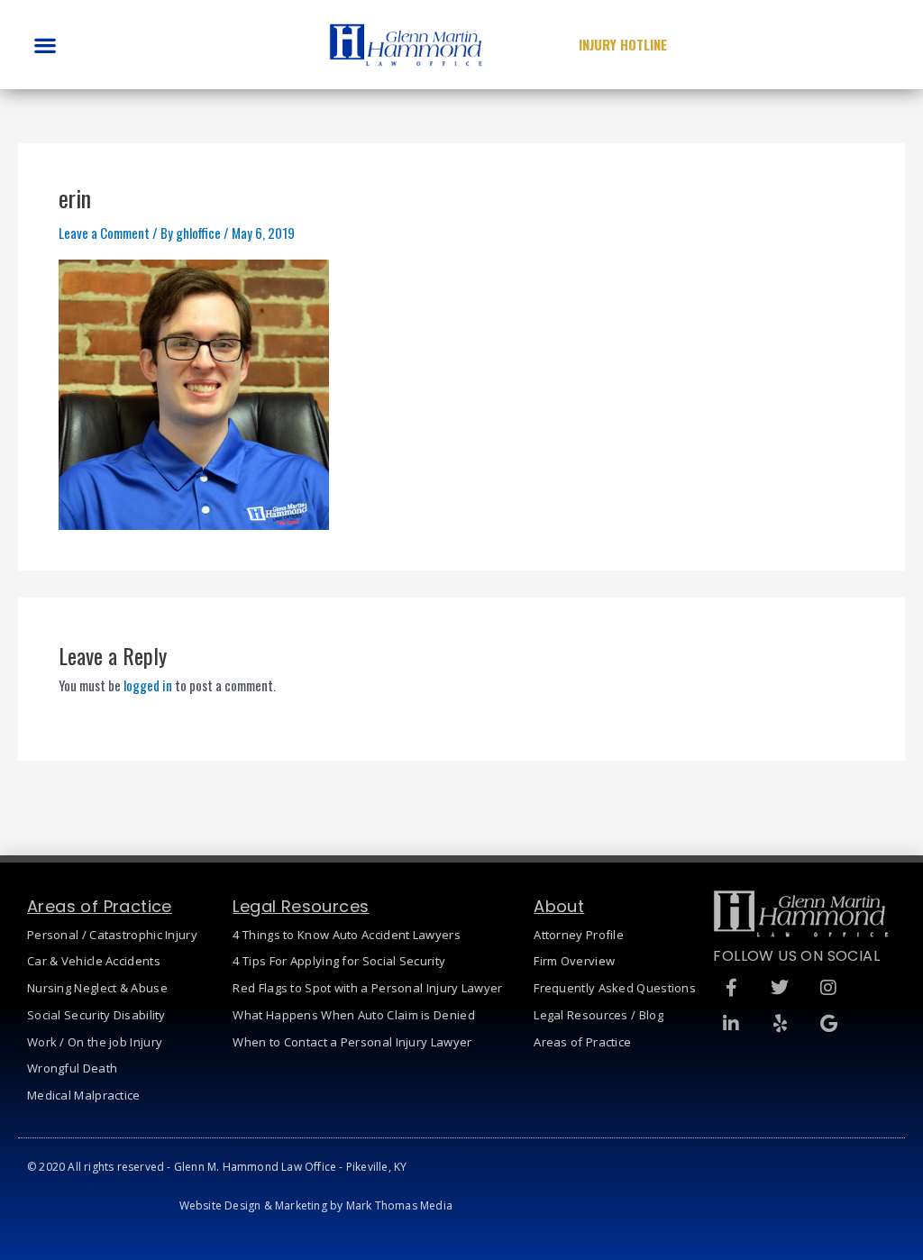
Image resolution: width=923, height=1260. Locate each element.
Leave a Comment (104, 232)
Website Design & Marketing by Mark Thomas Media (315, 1205)
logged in (147, 685)
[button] (44, 44)
